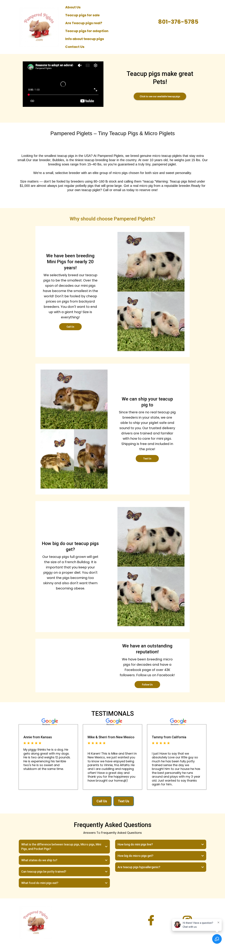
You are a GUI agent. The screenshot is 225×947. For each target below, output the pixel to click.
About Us (73, 7)
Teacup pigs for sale (82, 15)
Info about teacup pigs (84, 39)
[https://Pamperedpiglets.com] (39, 27)
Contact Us (74, 46)
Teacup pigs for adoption (86, 31)
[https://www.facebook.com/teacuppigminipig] (151, 920)
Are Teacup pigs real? (83, 23)
